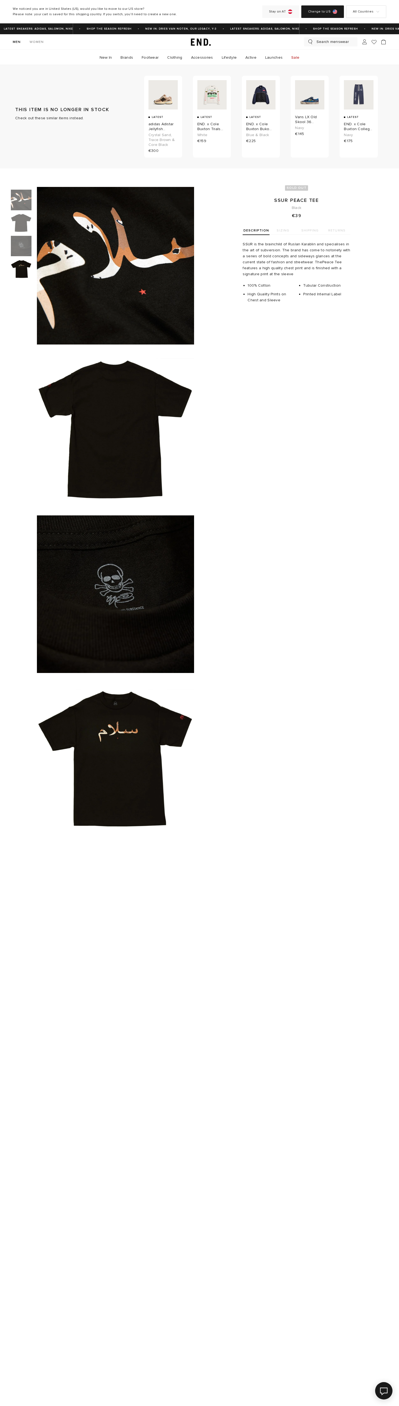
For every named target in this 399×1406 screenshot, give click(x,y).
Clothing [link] (174, 57)
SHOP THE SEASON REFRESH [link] (100, 28)
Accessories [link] (202, 57)
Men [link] (17, 42)
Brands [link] (127, 57)
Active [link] (250, 57)
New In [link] (106, 57)
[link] (199, 42)
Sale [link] (295, 57)
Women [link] (37, 42)
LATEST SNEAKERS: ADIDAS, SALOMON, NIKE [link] (256, 28)
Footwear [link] (150, 57)
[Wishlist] (374, 42)
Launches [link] (274, 57)
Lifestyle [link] (229, 57)
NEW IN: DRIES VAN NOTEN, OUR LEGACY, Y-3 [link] (172, 28)
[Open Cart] (383, 42)
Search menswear (332, 41)
